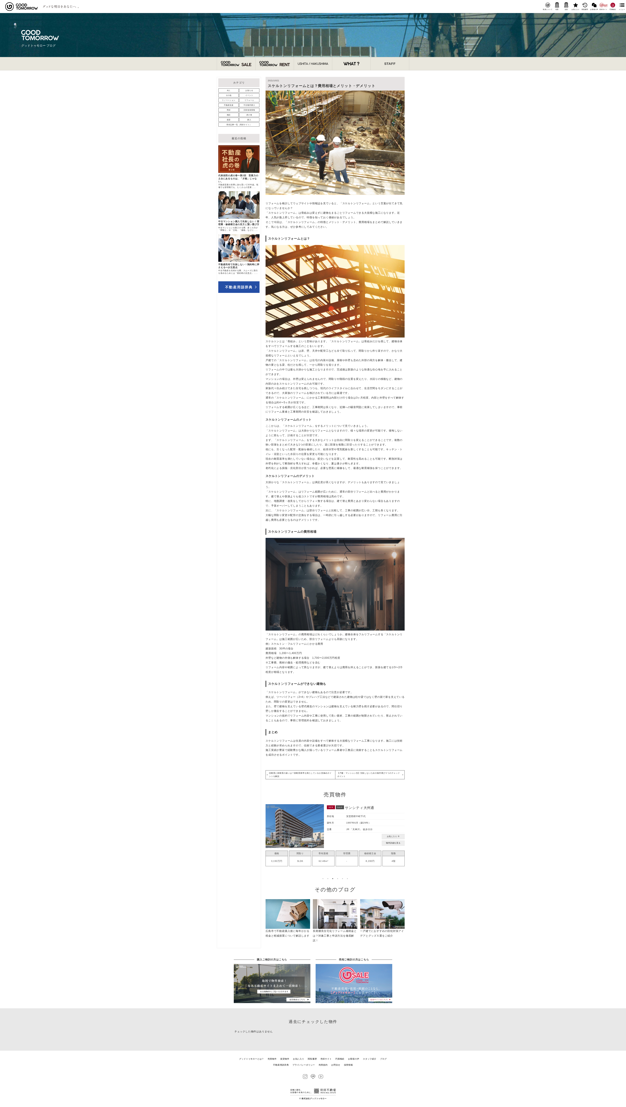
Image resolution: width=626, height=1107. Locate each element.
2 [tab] (327, 878)
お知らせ (249, 90)
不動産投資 (228, 105)
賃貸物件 (284, 1059)
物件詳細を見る (393, 846)
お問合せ (335, 1065)
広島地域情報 (249, 110)
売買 (557, 9)
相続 (229, 115)
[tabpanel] (335, 835)
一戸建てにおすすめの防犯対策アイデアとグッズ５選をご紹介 (382, 933)
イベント (249, 95)
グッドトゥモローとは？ (251, 1059)
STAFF (390, 63)
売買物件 (272, 1059)
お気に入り (576, 9)
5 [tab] (342, 878)
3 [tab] (332, 878)
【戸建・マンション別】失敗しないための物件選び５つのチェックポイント (368, 774)
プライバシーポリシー (303, 1065)
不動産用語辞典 (239, 287)
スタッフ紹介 (369, 1059)
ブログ (383, 1059)
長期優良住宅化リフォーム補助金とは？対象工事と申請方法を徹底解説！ (335, 936)
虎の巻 (249, 115)
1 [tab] (323, 878)
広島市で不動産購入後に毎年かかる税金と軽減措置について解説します (287, 933)
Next (407, 841)
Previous (263, 841)
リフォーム (249, 100)
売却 (229, 110)
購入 (249, 120)
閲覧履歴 (585, 9)
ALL (228, 90)
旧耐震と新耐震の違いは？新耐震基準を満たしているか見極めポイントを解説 (300, 774)
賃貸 (566, 9)
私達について (547, 9)
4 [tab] (337, 878)
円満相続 (613, 9)
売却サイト (603, 9)
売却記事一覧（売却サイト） (238, 125)
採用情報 (348, 1065)
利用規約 (323, 1065)
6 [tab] (347, 878)
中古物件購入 (249, 105)
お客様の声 (594, 9)
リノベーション (228, 100)
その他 (228, 95)
